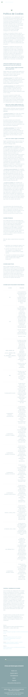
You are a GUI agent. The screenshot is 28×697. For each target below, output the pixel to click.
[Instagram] (14, 686)
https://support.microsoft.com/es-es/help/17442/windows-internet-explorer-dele (12, 638)
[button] (25, 3)
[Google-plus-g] (11, 686)
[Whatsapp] (17, 686)
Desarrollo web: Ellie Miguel (14, 694)
